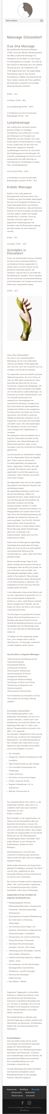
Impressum (11, 1089)
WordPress (24, 1110)
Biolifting (24, 1089)
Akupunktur (16, 1092)
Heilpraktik (30, 1092)
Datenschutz (17, 1096)
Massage (35, 1089)
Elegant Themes (24, 1107)
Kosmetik (30, 1096)
